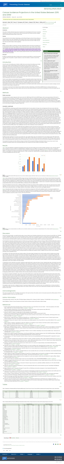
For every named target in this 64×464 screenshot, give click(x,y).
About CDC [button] (13, 454)
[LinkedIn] (61, 457)
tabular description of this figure (53, 175)
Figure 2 (4, 189)
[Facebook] (55, 457)
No (9, 450)
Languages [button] (30, 454)
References (45, 44)
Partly (7, 450)
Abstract (44, 29)
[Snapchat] (59, 459)
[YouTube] (55, 459)
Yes (4, 450)
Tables (44, 46)
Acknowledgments (46, 40)
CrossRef (25, 307)
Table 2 (4, 178)
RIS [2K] (17, 437)
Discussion (44, 38)
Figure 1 (46, 150)
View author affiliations (50, 22)
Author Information (46, 42)
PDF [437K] (12, 437)
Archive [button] (38, 454)
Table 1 (4, 147)
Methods (44, 33)
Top (41, 60)
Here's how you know (58, 1)
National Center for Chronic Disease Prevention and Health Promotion (15, 445)
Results (44, 36)
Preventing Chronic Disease (20, 4)
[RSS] (61, 459)
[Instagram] (59, 457)
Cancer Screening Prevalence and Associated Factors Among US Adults (20, 19)
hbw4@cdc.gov (56, 299)
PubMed (30, 307)
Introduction (45, 31)
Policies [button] (22, 454)
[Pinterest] (57, 459)
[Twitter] (57, 457)
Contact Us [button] (4, 454)
